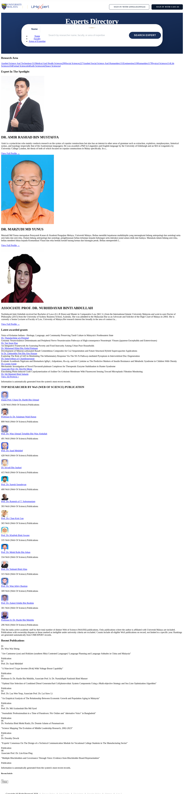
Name (37, 36)
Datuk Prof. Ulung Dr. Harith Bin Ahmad (20, 400)
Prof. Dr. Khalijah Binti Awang (15, 535)
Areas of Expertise (37, 41)
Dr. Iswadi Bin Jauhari (11, 467)
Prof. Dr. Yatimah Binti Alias (14, 569)
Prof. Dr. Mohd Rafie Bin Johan (15, 552)
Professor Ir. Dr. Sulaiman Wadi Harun (18, 417)
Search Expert (145, 35)
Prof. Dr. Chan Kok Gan (12, 518)
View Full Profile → (10, 153)
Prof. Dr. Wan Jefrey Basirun (14, 586)
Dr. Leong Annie (9, 364)
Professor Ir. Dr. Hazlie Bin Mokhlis (17, 620)
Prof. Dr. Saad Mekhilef (12, 450)
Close (4, 782)
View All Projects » (10, 376)
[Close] (2, 779)
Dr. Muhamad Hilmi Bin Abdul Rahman (19, 348)
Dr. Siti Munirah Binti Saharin (14, 374)
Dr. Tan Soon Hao (9, 343)
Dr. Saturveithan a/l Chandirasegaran (17, 358)
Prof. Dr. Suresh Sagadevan (13, 484)
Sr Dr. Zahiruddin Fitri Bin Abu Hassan (19, 353)
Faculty (37, 38)
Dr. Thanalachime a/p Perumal (15, 338)
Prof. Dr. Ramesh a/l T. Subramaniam (18, 501)
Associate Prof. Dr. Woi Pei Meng (16, 369)
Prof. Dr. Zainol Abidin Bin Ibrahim (17, 603)
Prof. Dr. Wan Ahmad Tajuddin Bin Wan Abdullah (24, 433)
